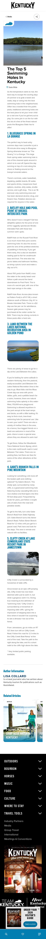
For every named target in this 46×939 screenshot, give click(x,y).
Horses (9, 776)
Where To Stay (14, 806)
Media (7, 825)
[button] (6, 934)
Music (8, 783)
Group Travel (11, 830)
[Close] (38, 909)
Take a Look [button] (30, 924)
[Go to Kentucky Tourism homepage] (23, 5)
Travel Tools (13, 813)
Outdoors (11, 761)
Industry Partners (13, 821)
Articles (9, 17)
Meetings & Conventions (18, 839)
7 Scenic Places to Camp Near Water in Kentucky (18, 733)
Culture (9, 798)
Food (7, 791)
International (11, 834)
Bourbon (10, 768)
